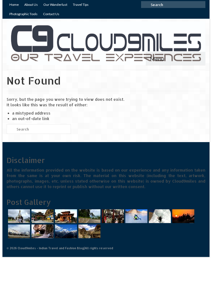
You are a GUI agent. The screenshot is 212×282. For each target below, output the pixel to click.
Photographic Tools (23, 14)
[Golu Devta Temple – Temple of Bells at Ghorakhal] (112, 216)
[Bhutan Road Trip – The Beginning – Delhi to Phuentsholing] (88, 216)
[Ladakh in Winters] (135, 216)
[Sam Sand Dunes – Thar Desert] (182, 216)
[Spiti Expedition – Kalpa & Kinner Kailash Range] (65, 231)
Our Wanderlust (55, 4)
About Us (31, 4)
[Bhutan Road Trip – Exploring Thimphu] (18, 216)
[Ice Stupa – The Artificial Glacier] (159, 216)
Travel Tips (81, 4)
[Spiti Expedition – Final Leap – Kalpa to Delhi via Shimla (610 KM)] (42, 231)
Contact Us (51, 14)
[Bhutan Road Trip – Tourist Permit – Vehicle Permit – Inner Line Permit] (65, 216)
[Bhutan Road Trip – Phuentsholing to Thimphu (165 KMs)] (42, 216)
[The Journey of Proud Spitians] (18, 231)
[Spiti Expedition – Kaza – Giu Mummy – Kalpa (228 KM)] (88, 231)
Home (14, 4)
